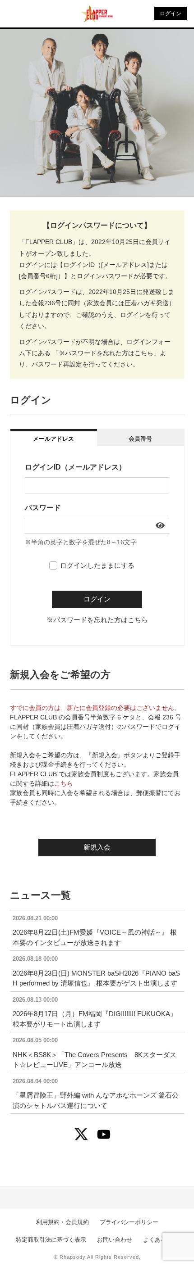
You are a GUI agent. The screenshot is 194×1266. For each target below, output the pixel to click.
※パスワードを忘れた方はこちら (97, 620)
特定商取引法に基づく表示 (51, 1239)
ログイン (170, 13)
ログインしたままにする (97, 565)
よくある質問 (160, 1239)
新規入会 (97, 847)
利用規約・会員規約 (62, 1222)
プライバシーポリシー (129, 1222)
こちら (63, 783)
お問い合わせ (114, 1239)
